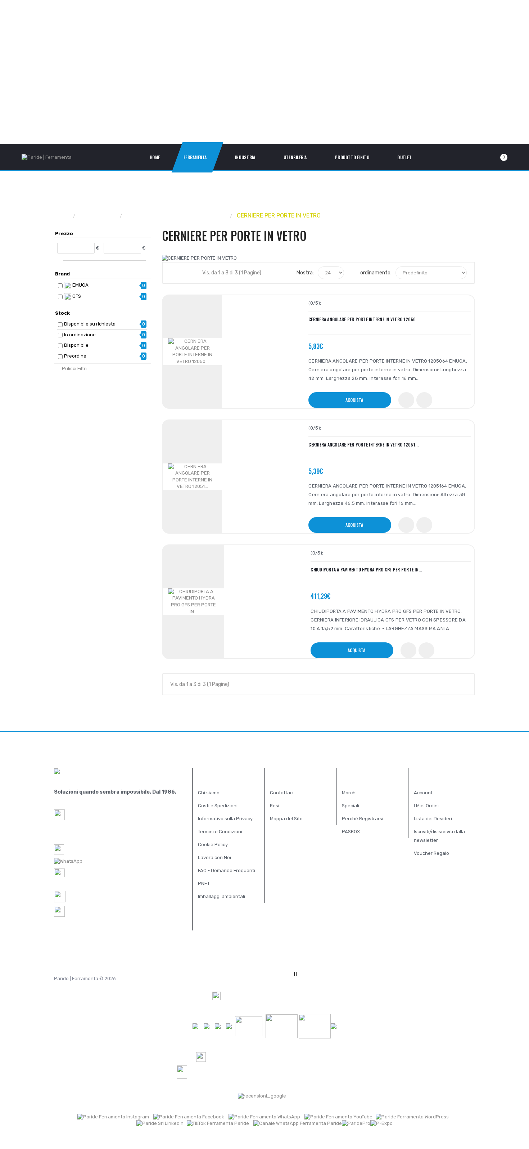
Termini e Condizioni (220, 831)
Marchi (349, 792)
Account (423, 792)
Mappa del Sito (286, 818)
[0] (495, 157)
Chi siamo (209, 792)
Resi (274, 805)
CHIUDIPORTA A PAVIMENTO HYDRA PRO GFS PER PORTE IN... (366, 570)
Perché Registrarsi (362, 818)
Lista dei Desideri (433, 818)
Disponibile (76, 345)
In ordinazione (80, 334)
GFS (76, 296)
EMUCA (80, 285)
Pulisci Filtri (74, 368)
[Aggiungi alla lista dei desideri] (406, 400)
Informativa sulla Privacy (225, 818)
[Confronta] (424, 400)
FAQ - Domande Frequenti (226, 870)
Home (61, 215)
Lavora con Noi (214, 857)
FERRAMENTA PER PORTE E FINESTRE (176, 215)
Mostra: (305, 273)
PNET (204, 883)
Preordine (75, 356)
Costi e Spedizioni (218, 805)
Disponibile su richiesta (90, 324)
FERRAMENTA (98, 215)
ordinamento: (376, 273)
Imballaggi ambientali (221, 896)
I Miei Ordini (426, 805)
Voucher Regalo (431, 853)
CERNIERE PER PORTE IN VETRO (279, 215)
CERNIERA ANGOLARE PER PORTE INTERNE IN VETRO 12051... (363, 445)
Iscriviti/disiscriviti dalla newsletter (439, 836)
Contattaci (282, 792)
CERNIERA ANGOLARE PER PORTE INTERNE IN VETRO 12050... (363, 319)
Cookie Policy (213, 844)
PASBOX (351, 831)
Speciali (350, 805)
